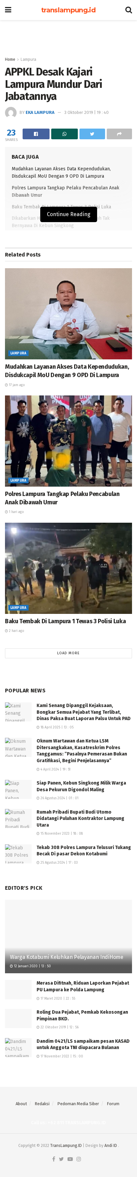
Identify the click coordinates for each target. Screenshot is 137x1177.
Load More (68, 653)
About (21, 1103)
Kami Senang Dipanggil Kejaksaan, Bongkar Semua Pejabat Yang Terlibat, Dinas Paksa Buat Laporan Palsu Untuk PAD (84, 712)
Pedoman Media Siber (78, 1103)
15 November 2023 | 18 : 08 (61, 834)
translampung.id (68, 10)
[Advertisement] (68, 35)
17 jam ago (16, 385)
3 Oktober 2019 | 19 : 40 (86, 112)
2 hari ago (16, 631)
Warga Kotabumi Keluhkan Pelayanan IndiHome (66, 957)
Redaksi (42, 1103)
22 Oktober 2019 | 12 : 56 (59, 1027)
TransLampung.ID (66, 1145)
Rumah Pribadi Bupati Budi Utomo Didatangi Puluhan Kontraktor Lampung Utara (80, 818)
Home (10, 59)
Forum (113, 1103)
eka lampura (40, 112)
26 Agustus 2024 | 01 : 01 (59, 798)
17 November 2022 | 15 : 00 (61, 1056)
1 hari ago (16, 512)
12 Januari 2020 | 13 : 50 (32, 966)
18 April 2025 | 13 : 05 (56, 727)
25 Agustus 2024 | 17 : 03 (59, 863)
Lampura (28, 59)
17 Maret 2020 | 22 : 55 (57, 999)
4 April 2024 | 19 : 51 (55, 770)
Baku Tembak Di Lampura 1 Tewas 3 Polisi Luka (65, 621)
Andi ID (110, 1145)
